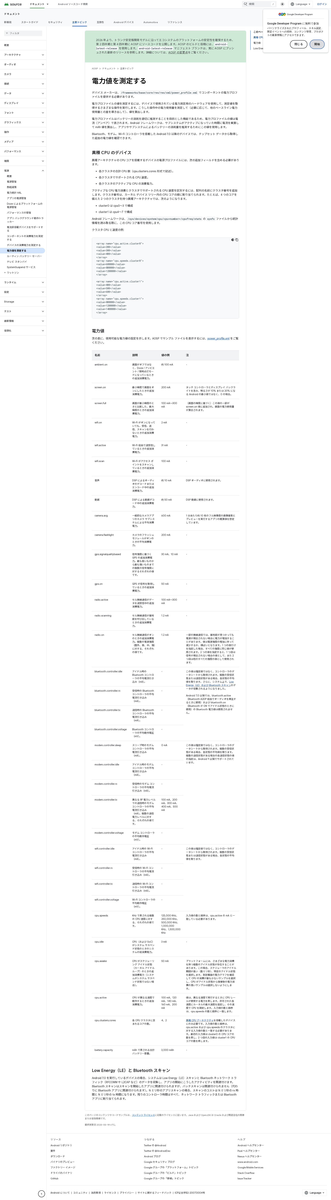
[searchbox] (23, 33)
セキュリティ (55, 22)
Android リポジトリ (61, 1145)
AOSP (95, 68)
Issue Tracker (245, 1178)
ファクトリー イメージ (63, 1167)
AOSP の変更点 (178, 52)
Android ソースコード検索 (73, 4)
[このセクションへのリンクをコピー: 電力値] (107, 331)
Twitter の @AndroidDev (157, 1150)
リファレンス (175, 22)
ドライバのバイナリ (61, 1172)
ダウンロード (58, 1156)
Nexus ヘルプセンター (250, 1156)
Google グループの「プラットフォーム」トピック (171, 1167)
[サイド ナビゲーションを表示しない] (41, 1193)
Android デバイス (124, 22)
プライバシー (127, 1192)
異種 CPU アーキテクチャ (200, 1020)
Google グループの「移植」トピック (164, 1178)
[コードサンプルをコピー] (237, 240)
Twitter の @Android (155, 1145)
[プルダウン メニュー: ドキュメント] (49, 4)
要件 (53, 1150)
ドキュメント (37, 4)
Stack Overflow (246, 1172)
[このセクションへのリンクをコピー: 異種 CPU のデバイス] (134, 153)
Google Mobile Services (250, 1167)
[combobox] (259, 4)
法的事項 (96, 1192)
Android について (60, 1192)
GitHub (54, 1178)
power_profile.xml (218, 338)
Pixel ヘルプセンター (249, 1150)
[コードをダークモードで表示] (233, 240)
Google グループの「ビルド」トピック (165, 1172)
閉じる (298, 44)
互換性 (100, 22)
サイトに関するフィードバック (154, 1192)
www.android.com (248, 1161)
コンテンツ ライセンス (143, 1115)
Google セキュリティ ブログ (159, 1161)
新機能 (8, 22)
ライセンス (110, 1192)
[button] (20, 55)
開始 (317, 44)
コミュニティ (80, 1192)
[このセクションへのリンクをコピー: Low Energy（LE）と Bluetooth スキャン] (173, 1071)
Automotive (150, 22)
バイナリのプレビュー (63, 1161)
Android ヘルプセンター (251, 1145)
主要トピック (79, 22)
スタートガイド (29, 22)
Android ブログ (152, 1156)
